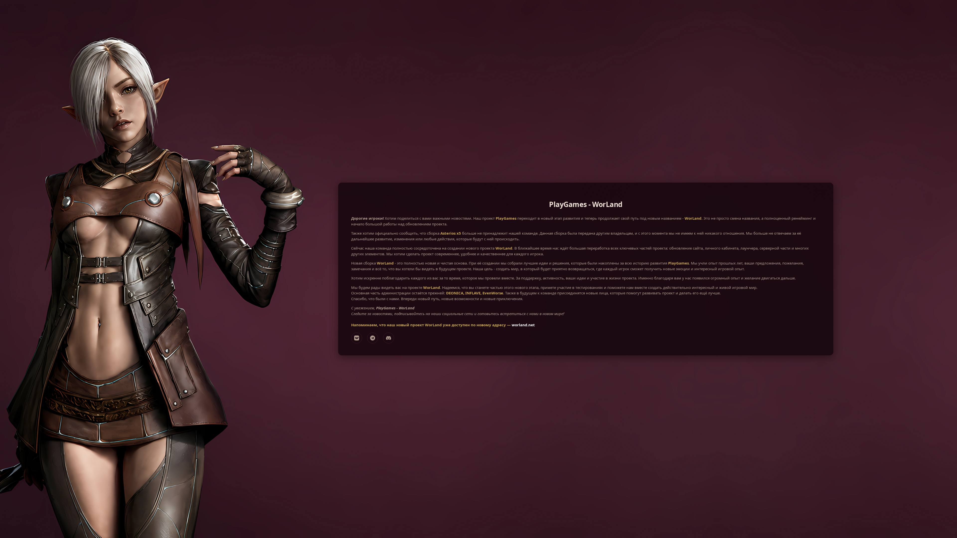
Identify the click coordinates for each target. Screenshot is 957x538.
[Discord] (388, 338)
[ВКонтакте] (356, 338)
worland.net (523, 324)
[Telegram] (372, 338)
